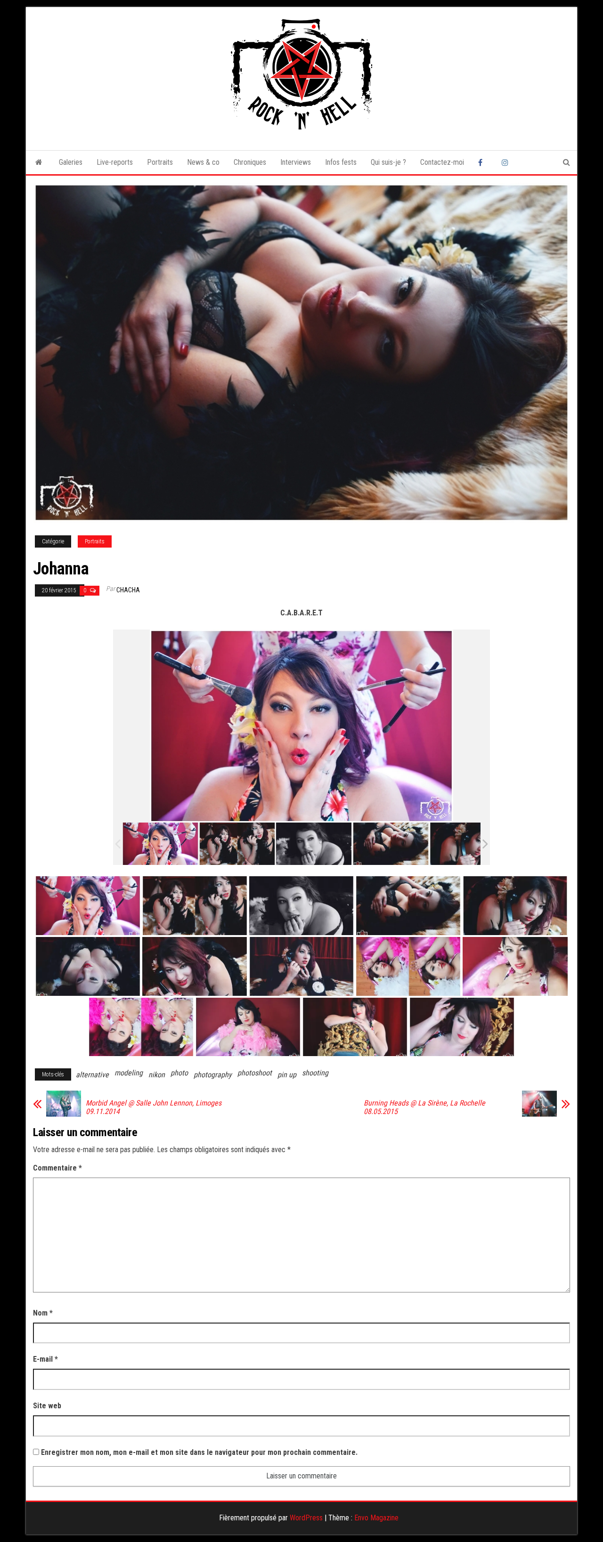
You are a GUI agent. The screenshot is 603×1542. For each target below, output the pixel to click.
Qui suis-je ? (388, 162)
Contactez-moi (442, 162)
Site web (47, 1405)
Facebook (483, 162)
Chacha (128, 590)
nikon (156, 1074)
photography (213, 1074)
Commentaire (57, 1167)
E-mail (45, 1359)
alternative (92, 1074)
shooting (315, 1072)
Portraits (160, 162)
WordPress (306, 1517)
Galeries (70, 162)
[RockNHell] (39, 162)
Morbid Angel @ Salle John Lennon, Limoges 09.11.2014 (153, 1107)
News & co (203, 162)
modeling (128, 1072)
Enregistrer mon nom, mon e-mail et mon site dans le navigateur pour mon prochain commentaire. (199, 1452)
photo (179, 1072)
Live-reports (115, 162)
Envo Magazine (376, 1517)
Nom (43, 1312)
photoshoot (254, 1072)
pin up (286, 1074)
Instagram (506, 162)
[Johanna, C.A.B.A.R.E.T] (160, 844)
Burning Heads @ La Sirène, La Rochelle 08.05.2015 (424, 1107)
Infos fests (341, 162)
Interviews (295, 162)
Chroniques (250, 162)
